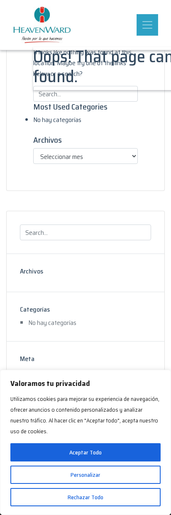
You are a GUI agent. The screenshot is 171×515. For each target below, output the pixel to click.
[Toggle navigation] (147, 25)
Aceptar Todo (85, 452)
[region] (85, 442)
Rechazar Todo (85, 497)
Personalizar (85, 474)
